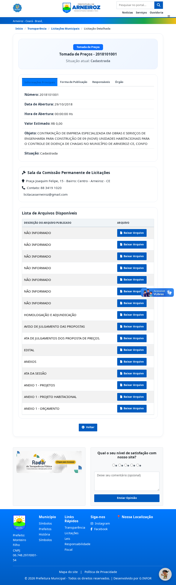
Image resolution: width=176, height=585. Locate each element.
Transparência (37, 28)
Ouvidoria (156, 12)
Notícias (127, 12)
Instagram (102, 523)
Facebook (100, 529)
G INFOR (145, 578)
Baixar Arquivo (133, 233)
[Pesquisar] (158, 5)
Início (19, 28)
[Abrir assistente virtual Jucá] (165, 574)
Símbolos (45, 523)
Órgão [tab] (119, 82)
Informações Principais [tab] (39, 82)
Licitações (72, 533)
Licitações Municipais (65, 28)
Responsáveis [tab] (101, 82)
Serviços (141, 12)
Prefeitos (45, 529)
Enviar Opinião (127, 498)
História (44, 534)
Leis (67, 539)
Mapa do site (68, 572)
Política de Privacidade (101, 572)
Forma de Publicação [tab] (73, 82)
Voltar (90, 427)
